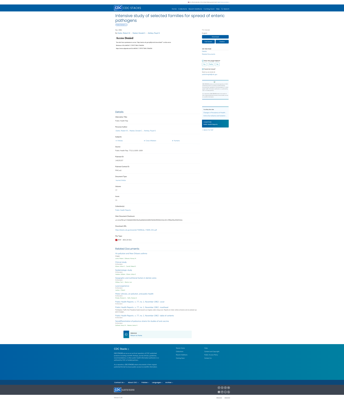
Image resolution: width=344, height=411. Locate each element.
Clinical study (121, 262)
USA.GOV (227, 398)
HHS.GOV (219, 398)
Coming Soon (209, 9)
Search (226, 9)
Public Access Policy (211, 355)
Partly (211, 64)
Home (174, 9)
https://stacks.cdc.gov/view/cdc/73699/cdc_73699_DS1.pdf (136, 230)
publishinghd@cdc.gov (209, 74)
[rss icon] (228, 392)
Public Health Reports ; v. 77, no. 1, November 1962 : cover (139, 301)
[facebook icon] (219, 387)
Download (215, 37)
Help (218, 9)
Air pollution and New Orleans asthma (131, 253)
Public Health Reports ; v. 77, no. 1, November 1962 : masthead (141, 307)
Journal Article (121, 180)
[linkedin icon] (228, 387)
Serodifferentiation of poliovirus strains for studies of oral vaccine (142, 321)
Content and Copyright (211, 351)
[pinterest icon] (222, 392)
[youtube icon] (219, 392)
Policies (145, 382)
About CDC (132, 382)
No (217, 64)
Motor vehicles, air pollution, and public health (134, 294)
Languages (156, 382)
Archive (168, 382)
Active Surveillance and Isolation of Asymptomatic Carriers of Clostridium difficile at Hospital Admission (215, 116)
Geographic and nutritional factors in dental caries (135, 278)
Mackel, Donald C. (139, 33)
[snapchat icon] (225, 392)
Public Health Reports (123, 210)
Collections (182, 9)
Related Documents (208, 54)
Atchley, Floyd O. (154, 33)
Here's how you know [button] (223, 2)
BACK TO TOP (208, 130)
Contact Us (208, 358)
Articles (120, 141)
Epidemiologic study (123, 270)
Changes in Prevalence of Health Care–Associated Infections (215, 113)
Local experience (122, 286)
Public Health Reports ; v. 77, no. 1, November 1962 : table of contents (144, 315)
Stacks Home (180, 348)
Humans (177, 141)
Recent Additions (195, 9)
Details (204, 51)
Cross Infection (151, 141)
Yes (204, 64)
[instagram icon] (225, 387)
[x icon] (222, 387)
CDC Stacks (120, 349)
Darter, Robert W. (124, 33)
